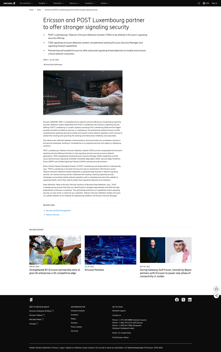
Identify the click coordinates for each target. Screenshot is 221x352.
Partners (74, 323)
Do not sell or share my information (110, 348)
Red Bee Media (35, 319)
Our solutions (25, 3)
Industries (57, 3)
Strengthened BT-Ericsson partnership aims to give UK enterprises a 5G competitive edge (54, 271)
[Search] (198, 3)
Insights (42, 3)
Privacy (55, 348)
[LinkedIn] (190, 300)
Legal (62, 348)
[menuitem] (26, 3)
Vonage (32, 324)
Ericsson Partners (94, 269)
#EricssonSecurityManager (53, 65)
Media (73, 319)
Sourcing (74, 331)
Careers (104, 3)
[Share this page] (216, 295)
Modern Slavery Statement (39, 348)
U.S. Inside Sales (124, 333)
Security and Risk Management (58, 210)
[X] (183, 300)
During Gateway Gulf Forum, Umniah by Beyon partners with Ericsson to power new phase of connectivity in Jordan (166, 273)
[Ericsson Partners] (110, 250)
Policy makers (76, 327)
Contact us (116, 315)
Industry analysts (78, 311)
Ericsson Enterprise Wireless (40, 311)
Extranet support (119, 311)
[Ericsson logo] (9, 3)
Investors (88, 3)
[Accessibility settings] (216, 289)
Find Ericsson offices (120, 337)
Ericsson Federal (36, 315)
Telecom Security (52, 215)
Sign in (214, 3)
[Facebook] (177, 300)
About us (73, 3)
